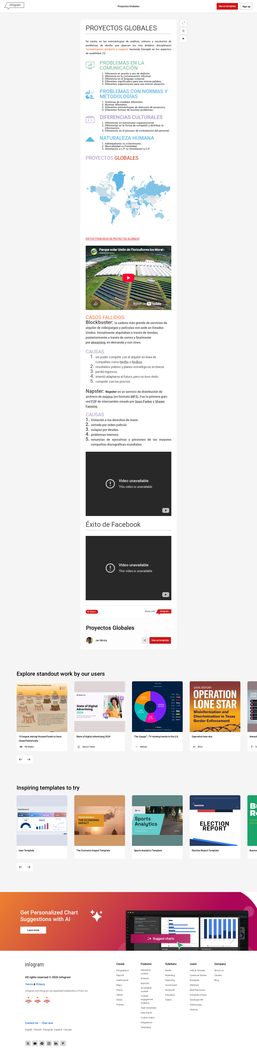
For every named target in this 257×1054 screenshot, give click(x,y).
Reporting (170, 980)
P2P (94, 401)
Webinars (194, 985)
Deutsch (38, 1029)
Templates (146, 1027)
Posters (120, 1004)
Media (168, 970)
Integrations (146, 1022)
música (107, 396)
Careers (218, 975)
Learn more (33, 930)
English (28, 1029)
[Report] (183, 39)
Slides (119, 999)
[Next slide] (28, 759)
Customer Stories (198, 975)
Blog (216, 980)
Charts (119, 990)
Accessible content (146, 990)
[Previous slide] (20, 759)
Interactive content (146, 972)
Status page (196, 1004)
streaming (98, 342)
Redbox (137, 362)
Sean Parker (143, 401)
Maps (119, 985)
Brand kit (145, 983)
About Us (219, 970)
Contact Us (31, 1023)
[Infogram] (14, 6)
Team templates (148, 1007)
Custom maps (147, 1017)
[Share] (183, 31)
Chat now (47, 1023)
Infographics (122, 970)
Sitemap (194, 1009)
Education (170, 995)
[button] (152, 191)
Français (67, 1029)
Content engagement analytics (147, 999)
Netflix (124, 362)
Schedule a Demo (198, 995)
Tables (119, 995)
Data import (146, 1012)
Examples (194, 980)
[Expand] (183, 23)
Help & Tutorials (197, 970)
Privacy (40, 984)
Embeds (145, 978)
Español (58, 1029)
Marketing (170, 975)
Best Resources (197, 990)
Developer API (196, 999)
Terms (29, 984)
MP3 (134, 396)
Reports (120, 975)
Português (48, 1029)
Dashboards (122, 980)
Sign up (246, 6)
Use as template (227, 6)
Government (171, 985)
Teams (168, 999)
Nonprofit (169, 990)
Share (92, 612)
